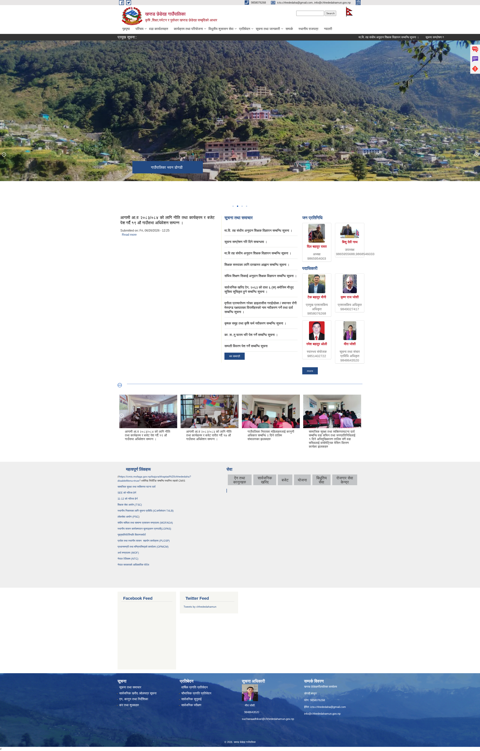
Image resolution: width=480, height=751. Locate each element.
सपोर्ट (143, 534)
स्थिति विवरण (134, 534)
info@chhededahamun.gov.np (322, 713)
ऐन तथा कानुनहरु (239, 480)
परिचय (139, 29)
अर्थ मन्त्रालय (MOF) (129, 552)
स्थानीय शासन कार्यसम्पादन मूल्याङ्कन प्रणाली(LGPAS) (144, 528)
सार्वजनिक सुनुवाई (191, 699)
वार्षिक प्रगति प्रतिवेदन (194, 687)
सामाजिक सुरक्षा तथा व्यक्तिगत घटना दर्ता (136, 486)
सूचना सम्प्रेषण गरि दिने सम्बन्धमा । (414, 37)
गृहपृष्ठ (126, 29)
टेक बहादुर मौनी (317, 297)
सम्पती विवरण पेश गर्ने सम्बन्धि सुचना (246, 346)
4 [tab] (246, 206)
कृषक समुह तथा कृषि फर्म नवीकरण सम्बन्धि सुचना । (255, 323)
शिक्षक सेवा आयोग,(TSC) (130, 504)
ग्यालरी (328, 29)
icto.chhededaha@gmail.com (328, 706)
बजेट (285, 480)
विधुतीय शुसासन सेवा (220, 29)
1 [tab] (232, 206)
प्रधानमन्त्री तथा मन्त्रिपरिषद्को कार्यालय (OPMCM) (143, 546)
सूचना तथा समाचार (130, 687)
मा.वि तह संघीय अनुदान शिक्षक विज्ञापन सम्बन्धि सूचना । (257, 253)
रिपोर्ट (125, 534)
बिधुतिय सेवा (321, 480)
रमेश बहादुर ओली (316, 344)
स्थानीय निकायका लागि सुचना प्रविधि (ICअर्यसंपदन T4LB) (146, 510)
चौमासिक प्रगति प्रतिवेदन (196, 693)
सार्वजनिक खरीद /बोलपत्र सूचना (138, 693)
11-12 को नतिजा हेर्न (128, 498)
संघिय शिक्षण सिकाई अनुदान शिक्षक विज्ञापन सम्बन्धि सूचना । (260, 276)
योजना (302, 480)
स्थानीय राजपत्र (308, 29)
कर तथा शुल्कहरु (129, 705)
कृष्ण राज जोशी (350, 297)
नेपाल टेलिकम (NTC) (128, 558)
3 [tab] (241, 206)
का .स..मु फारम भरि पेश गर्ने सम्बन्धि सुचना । (251, 335)
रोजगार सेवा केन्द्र (344, 480)
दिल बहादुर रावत (317, 246)
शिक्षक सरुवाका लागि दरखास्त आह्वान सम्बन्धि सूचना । (257, 265)
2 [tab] (237, 206)
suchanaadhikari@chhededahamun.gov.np (268, 718)
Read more (129, 234)
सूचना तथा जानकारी (268, 29)
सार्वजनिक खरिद (265, 480)
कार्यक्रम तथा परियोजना (188, 29)
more (310, 370)
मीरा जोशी (350, 344)
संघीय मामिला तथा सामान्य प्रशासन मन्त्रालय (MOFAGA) (145, 522)
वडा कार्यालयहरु (158, 29)
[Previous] (4, 154)
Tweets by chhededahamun (200, 606)
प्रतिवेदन (244, 29)
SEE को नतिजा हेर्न (127, 492)
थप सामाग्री (234, 356)
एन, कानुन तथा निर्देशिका (133, 699)
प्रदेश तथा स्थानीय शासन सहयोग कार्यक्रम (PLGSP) (144, 540)
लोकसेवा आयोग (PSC (128, 516)
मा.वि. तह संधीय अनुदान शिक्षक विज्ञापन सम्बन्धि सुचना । (358, 37)
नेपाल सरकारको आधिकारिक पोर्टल (133, 564)
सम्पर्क (289, 29)
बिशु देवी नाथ (350, 242)
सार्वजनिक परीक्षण (191, 705)
